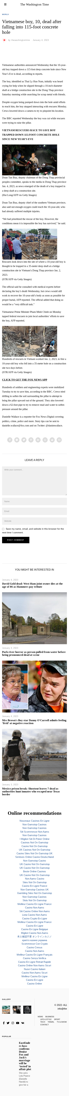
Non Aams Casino (34, 878)
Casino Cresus (34, 947)
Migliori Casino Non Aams (34, 933)
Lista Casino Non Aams (34, 914)
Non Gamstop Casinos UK (35, 889)
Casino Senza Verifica (34, 958)
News (40, 1017)
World (5, 14)
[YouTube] (17, 1023)
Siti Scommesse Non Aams (34, 831)
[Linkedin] (38, 439)
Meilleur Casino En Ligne (34, 976)
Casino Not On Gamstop (34, 846)
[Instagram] (13, 1023)
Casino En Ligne (34, 925)
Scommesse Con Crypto (35, 943)
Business (49, 1017)
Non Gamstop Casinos (34, 824)
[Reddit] (52, 439)
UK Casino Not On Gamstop (35, 864)
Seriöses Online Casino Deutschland (34, 857)
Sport (57, 1019)
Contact (44, 1025)
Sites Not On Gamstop (35, 882)
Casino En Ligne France (34, 885)
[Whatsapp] (45, 439)
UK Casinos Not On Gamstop (34, 849)
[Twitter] (23, 439)
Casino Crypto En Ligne (34, 918)
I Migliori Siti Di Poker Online (34, 839)
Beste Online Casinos (34, 871)
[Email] (59, 439)
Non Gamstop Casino (34, 860)
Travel (51, 1022)
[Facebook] (9, 439)
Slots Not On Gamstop (35, 900)
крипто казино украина (34, 940)
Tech (42, 1022)
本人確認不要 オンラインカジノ (34, 936)
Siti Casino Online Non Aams (34, 911)
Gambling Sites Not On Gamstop (34, 893)
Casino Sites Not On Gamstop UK (34, 853)
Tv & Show (62, 1022)
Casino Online (34, 983)
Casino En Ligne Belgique (34, 929)
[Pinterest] (31, 439)
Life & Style (46, 1019)
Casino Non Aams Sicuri (34, 972)
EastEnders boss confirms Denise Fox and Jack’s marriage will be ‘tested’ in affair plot (25, 1056)
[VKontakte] (22, 1023)
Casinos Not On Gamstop (34, 842)
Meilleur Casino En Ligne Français (34, 954)
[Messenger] (16, 439)
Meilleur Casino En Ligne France (34, 904)
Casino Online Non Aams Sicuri (34, 965)
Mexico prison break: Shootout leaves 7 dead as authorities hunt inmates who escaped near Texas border (31, 791)
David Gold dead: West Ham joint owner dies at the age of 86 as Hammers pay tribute (32, 585)
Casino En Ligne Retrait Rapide (34, 962)
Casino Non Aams (34, 907)
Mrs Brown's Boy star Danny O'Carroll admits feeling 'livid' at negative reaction (34, 722)
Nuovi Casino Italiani (34, 969)
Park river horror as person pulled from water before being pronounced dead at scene (34, 653)
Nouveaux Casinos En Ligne (34, 820)
